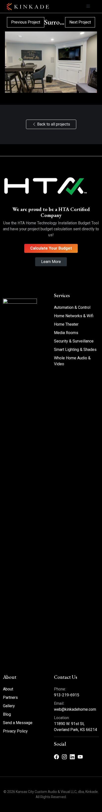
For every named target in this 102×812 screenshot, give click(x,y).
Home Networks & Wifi (73, 316)
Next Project (80, 22)
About (8, 689)
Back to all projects (53, 124)
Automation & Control (72, 307)
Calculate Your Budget (51, 248)
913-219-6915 (66, 695)
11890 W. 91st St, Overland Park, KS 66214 (75, 726)
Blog (7, 714)
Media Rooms (66, 332)
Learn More (51, 261)
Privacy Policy (15, 731)
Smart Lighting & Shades (75, 349)
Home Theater (66, 324)
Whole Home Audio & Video (72, 361)
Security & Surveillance (74, 341)
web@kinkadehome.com (75, 709)
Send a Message (17, 722)
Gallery (9, 706)
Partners (10, 697)
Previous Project (25, 22)
